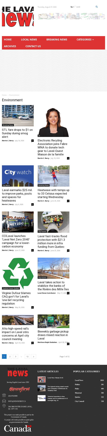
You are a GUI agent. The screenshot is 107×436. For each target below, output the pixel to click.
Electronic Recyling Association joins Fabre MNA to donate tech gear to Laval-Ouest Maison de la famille (52, 147)
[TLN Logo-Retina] (18, 16)
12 (27, 356)
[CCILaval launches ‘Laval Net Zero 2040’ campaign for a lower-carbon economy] (18, 221)
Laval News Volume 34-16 (55, 378)
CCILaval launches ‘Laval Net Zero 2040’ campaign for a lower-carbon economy (16, 241)
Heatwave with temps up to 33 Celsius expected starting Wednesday (53, 193)
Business (6, 231)
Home (4, 95)
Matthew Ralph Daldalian (47, 342)
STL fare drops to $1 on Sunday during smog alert (17, 133)
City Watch (6, 185)
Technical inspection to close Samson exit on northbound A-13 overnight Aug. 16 (58, 398)
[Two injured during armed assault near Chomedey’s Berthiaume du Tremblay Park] (42, 388)
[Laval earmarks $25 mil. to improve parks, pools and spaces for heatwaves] (18, 176)
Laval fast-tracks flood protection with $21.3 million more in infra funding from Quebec (52, 241)
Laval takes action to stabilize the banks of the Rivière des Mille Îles (53, 286)
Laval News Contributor (47, 293)
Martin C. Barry (8, 140)
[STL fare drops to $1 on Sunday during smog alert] (18, 115)
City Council (42, 231)
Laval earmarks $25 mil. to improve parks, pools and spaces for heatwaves (17, 195)
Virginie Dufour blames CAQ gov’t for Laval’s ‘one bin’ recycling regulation (16, 298)
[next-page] (33, 356)
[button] (96, 7)
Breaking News (8, 125)
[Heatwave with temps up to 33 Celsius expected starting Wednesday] (53, 176)
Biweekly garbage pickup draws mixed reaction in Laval (53, 335)
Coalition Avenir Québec (11, 288)
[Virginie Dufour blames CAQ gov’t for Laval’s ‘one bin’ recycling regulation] (18, 274)
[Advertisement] (53, 70)
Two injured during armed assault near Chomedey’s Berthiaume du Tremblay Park (58, 388)
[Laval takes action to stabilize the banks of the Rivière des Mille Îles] (53, 268)
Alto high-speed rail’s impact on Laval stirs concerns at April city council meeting (15, 334)
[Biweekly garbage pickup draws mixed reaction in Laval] (53, 321)
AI (39, 136)
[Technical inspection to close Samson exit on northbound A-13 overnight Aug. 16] (42, 398)
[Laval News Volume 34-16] (42, 379)
